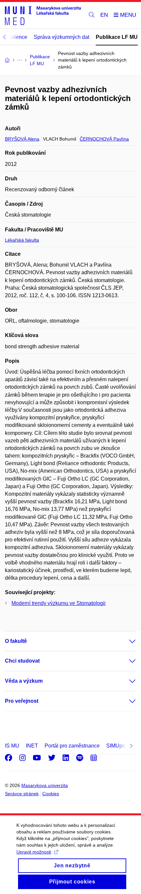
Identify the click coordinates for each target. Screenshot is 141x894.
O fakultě (16, 641)
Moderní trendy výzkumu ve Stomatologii (58, 603)
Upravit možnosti (33, 852)
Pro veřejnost (21, 701)
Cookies (50, 793)
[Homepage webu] (43, 15)
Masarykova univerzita (44, 785)
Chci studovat (22, 661)
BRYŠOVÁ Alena (22, 139)
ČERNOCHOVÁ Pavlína (104, 139)
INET (32, 746)
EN (104, 15)
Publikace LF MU (117, 37)
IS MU (12, 746)
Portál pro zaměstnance (72, 746)
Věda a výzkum (24, 681)
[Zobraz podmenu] (126, 641)
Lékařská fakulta (22, 240)
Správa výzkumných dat (61, 37)
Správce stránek (22, 793)
